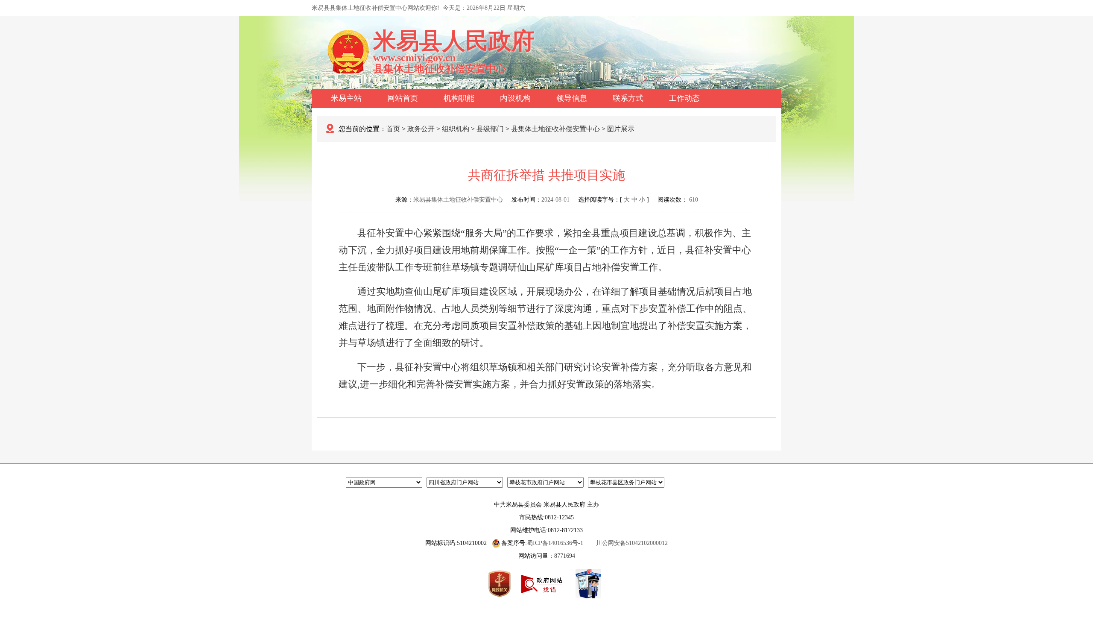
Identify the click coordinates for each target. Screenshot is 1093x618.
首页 (393, 128)
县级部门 (490, 128)
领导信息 (571, 98)
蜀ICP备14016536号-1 (555, 543)
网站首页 (402, 98)
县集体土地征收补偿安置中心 (555, 128)
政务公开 (421, 128)
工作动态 (684, 98)
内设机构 (515, 98)
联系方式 (628, 98)
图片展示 (620, 128)
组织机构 (455, 128)
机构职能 (459, 98)
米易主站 (346, 98)
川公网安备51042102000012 (632, 543)
